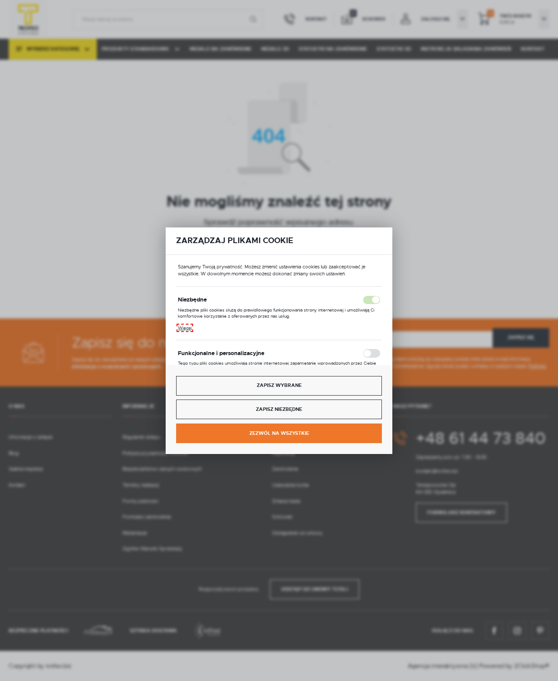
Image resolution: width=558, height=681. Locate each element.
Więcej (185, 328)
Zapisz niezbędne (279, 409)
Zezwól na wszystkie (279, 433)
